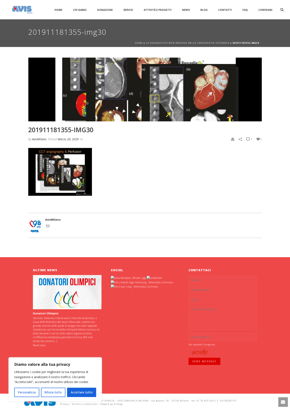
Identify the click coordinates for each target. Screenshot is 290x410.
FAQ (245, 10)
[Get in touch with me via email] (47, 226)
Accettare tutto (82, 392)
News (186, 10)
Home (58, 10)
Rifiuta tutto (53, 392)
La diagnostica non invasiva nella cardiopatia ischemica (187, 42)
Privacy (64, 404)
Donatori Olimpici (45, 313)
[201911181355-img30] (145, 89)
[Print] (232, 139)
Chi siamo (80, 10)
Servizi (128, 10)
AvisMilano (39, 139)
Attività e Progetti (158, 10)
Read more (39, 345)
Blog (204, 10)
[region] (55, 379)
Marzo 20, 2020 (68, 139)
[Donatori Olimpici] (67, 292)
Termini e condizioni (85, 404)
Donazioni (105, 10)
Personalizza (27, 392)
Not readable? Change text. (202, 344)
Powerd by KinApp (111, 404)
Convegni (265, 10)
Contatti (225, 10)
